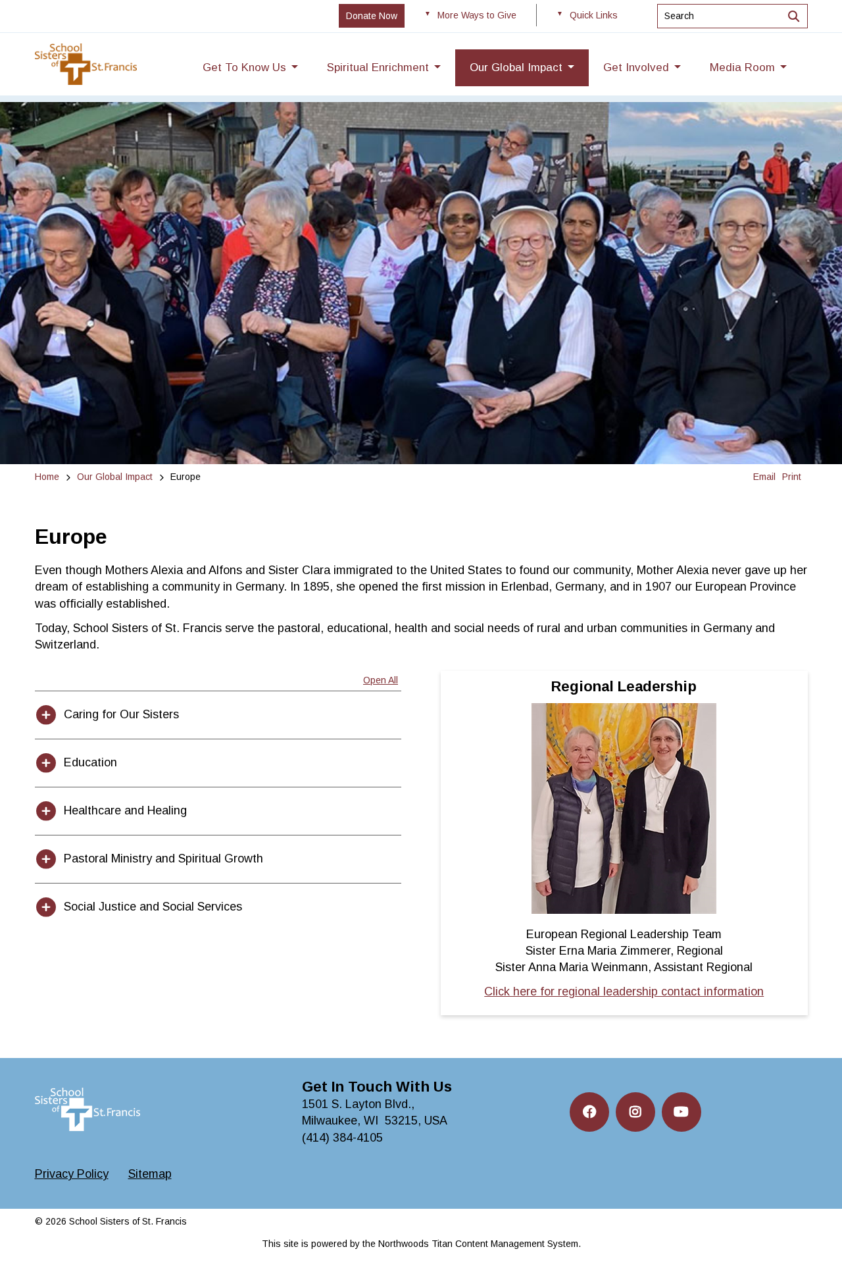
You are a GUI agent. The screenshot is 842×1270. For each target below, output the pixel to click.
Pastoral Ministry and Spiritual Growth (163, 858)
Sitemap (150, 1173)
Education (90, 762)
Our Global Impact (115, 476)
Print (791, 476)
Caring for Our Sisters (121, 714)
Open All (380, 680)
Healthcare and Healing (125, 810)
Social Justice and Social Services (153, 906)
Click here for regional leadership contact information (624, 991)
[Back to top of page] (814, 1239)
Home (47, 476)
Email (764, 476)
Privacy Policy (72, 1173)
